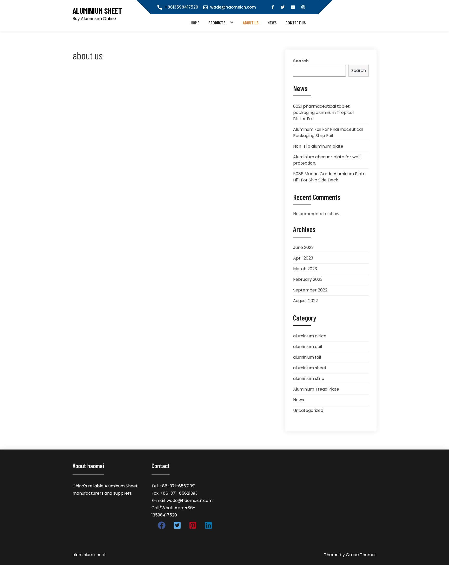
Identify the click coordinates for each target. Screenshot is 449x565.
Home (195, 22)
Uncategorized (308, 410)
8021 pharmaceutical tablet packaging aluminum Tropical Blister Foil (323, 112)
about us (251, 22)
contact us (296, 22)
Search (301, 61)
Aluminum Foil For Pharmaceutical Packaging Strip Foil (328, 132)
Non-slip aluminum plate (318, 146)
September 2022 (310, 290)
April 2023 (303, 258)
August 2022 (305, 301)
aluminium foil (307, 357)
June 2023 (303, 247)
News (272, 22)
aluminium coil (307, 347)
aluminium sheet (97, 10)
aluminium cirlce (309, 336)
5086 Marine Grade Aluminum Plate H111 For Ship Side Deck (329, 177)
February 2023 (307, 279)
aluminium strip (308, 379)
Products (217, 22)
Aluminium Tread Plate (316, 389)
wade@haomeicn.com (233, 7)
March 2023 (305, 269)
